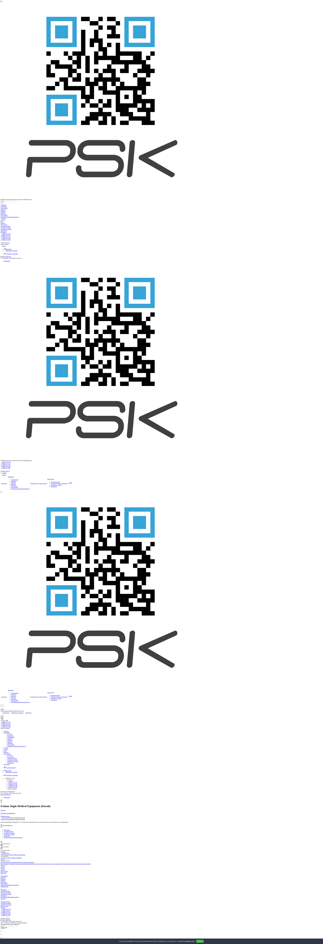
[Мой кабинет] (1, 708)
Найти (2, 928)
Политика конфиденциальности (10, 885)
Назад (10, 734)
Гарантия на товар (6, 894)
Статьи (3, 859)
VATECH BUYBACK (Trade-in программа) (13, 855)
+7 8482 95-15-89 (5, 239)
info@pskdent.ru (6, 256)
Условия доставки (6, 892)
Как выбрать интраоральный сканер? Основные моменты (17, 862)
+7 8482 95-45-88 (5, 238)
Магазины (4, 889)
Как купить (10, 757)
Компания (10, 735)
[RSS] (1, 802)
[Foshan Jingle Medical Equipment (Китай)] (13, 819)
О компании (4, 876)
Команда (3, 879)
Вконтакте (7, 261)
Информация (4, 886)
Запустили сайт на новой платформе (11, 858)
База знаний (4, 871)
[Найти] (2, 203)
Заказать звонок (11, 788)
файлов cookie (190, 941)
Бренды (3, 870)
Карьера (3, 880)
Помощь (3, 898)
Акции (3, 867)
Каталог (3, 865)
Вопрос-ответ (4, 906)
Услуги (3, 868)
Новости (3, 851)
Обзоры (3, 907)
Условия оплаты (5, 891)
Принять (200, 941)
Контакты (3, 882)
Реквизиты (4, 895)
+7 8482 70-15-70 (6, 233)
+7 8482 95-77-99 (5, 236)
